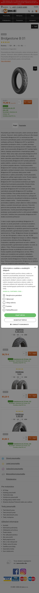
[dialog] (19, 296)
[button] (19, 291)
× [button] (35, 267)
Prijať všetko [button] (20, 315)
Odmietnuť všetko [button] (20, 320)
